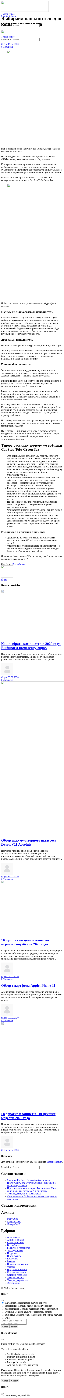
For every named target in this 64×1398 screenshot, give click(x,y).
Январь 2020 (13, 1224)
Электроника (14, 1283)
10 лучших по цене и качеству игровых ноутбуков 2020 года (25, 942)
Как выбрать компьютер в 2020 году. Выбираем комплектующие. (31, 646)
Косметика (12, 1258)
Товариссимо (8, 14)
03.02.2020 (13, 677)
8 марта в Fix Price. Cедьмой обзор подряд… (29, 1180)
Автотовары (13, 1237)
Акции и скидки (15, 1239)
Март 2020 (12, 1219)
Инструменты (14, 1256)
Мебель (11, 1261)
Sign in (4, 16)
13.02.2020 (13, 876)
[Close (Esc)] (2, 1300)
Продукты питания (17, 1269)
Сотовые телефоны (17, 1275)
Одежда (11, 1266)
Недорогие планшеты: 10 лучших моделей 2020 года (28, 1116)
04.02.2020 (13, 976)
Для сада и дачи (15, 1250)
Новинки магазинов (17, 1264)
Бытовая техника (15, 1242)
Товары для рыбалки (17, 1280)
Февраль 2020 (14, 1221)
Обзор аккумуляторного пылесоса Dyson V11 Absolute (28, 842)
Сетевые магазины (16, 1272)
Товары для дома (15, 1277)
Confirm (14, 1381)
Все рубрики (18, 564)
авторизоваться (54, 1162)
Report (14, 1327)
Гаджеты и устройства (18, 1248)
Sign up (12, 16)
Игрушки (12, 1253)
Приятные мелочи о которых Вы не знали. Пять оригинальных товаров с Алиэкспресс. (31, 1189)
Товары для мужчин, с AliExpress (24, 1193)
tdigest (4, 579)
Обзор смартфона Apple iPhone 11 (28, 985)
